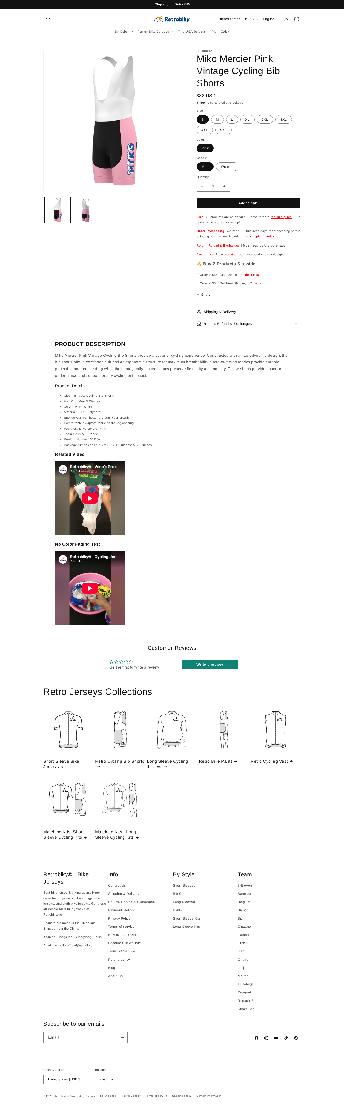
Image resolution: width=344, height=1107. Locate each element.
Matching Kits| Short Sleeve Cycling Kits (63, 835)
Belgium (244, 902)
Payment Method (121, 910)
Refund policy (119, 959)
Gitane (243, 959)
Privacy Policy (119, 918)
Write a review (209, 664)
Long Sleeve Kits (186, 926)
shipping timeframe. (264, 236)
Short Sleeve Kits (187, 918)
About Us (115, 976)
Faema (243, 935)
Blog (111, 968)
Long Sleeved (184, 902)
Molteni (243, 976)
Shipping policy (182, 1096)
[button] (48, 19)
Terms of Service (121, 951)
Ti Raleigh (246, 984)
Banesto (244, 893)
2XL (265, 119)
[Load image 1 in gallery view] (57, 210)
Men (205, 167)
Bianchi (243, 910)
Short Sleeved (184, 885)
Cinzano (244, 926)
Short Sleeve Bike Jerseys (61, 764)
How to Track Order (124, 935)
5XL (223, 130)
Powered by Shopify (82, 1096)
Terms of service (121, 926)
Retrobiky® (61, 1096)
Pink (205, 148)
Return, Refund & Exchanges (218, 245)
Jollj (241, 968)
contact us (234, 254)
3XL (283, 119)
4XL (204, 130)
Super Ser (246, 1009)
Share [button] (206, 294)
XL (247, 119)
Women (227, 167)
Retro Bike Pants (216, 761)
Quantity (203, 177)
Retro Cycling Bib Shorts (119, 761)
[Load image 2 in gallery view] (86, 210)
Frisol (242, 943)
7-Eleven (245, 885)
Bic (240, 918)
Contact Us (117, 885)
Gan (241, 951)
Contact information (208, 1096)
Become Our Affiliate (124, 943)
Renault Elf (247, 1001)
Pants (177, 910)
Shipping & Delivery (123, 893)
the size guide (281, 217)
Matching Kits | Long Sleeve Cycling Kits (115, 835)
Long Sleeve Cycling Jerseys (167, 764)
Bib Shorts (181, 893)
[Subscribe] (122, 1037)
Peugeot (244, 992)
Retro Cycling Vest (269, 761)
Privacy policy (131, 1096)
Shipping (203, 102)
